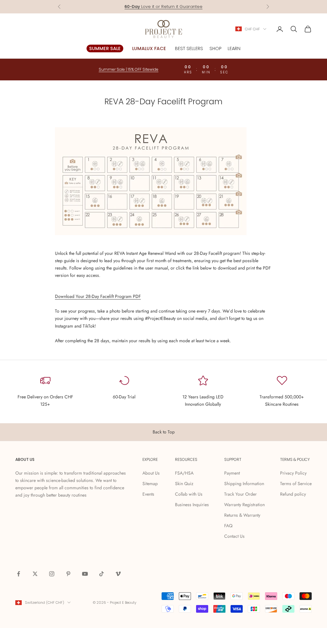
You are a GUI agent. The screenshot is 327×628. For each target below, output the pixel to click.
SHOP (215, 48)
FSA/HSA (184, 473)
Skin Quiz (184, 483)
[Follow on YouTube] (85, 574)
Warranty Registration (244, 504)
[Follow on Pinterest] (68, 574)
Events (148, 494)
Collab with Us (188, 494)
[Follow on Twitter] (35, 574)
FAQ (228, 525)
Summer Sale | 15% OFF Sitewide (128, 69)
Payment (232, 473)
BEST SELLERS (189, 48)
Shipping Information (244, 483)
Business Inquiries (192, 504)
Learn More (191, 7)
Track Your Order (240, 494)
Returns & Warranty (242, 515)
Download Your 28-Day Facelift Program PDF (98, 296)
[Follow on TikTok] (101, 574)
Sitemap (150, 483)
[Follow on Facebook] (18, 574)
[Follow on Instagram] (52, 574)
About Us (151, 473)
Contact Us (234, 536)
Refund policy (293, 494)
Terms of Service (296, 483)
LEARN (234, 48)
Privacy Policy (293, 473)
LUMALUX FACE (149, 48)
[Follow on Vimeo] (118, 574)
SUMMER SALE (105, 48)
